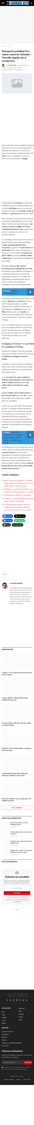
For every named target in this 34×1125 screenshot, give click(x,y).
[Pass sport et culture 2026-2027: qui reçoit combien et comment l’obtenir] (17, 712)
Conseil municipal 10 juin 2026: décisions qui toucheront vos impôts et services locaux (15, 774)
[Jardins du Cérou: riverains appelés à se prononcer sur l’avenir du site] (17, 737)
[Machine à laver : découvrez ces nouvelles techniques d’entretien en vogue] (5, 852)
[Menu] (3, 3)
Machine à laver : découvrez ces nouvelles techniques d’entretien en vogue (21, 851)
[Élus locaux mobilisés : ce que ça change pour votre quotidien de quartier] (17, 787)
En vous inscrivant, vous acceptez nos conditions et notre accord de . (17, 899)
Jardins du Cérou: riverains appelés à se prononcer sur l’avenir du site (16, 749)
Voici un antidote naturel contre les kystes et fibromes (21, 833)
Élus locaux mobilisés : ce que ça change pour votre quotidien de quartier (16, 800)
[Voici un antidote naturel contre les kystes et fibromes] (5, 834)
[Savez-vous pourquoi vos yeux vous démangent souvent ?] (5, 825)
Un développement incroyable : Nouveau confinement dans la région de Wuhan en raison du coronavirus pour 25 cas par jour (17, 507)
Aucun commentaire (8, 69)
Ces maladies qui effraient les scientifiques (17, 495)
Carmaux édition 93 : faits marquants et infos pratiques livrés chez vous (15, 699)
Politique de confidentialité (19, 1069)
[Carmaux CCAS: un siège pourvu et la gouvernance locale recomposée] (17, 661)
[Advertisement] (17, 25)
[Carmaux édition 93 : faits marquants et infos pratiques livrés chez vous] (17, 686)
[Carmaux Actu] (18, 3)
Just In (5, 574)
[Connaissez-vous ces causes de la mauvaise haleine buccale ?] (5, 843)
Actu (19, 67)
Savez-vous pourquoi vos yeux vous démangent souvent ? (19, 823)
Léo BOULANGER (11, 65)
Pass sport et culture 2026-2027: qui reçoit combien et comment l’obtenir (16, 724)
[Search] (31, 3)
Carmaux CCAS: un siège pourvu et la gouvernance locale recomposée (17, 673)
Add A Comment (17, 807)
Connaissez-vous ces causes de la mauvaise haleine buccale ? (21, 842)
